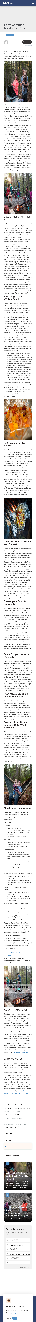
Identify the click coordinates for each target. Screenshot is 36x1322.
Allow (14, 1318)
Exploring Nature (9, 1121)
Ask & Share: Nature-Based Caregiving (20, 1254)
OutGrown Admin (14, 42)
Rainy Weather (14, 1258)
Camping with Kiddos (10, 1133)
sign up (12, 1147)
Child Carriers (13, 1263)
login (6, 1147)
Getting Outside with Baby (11, 1127)
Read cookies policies (12, 1314)
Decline (9, 1318)
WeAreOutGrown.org (20, 1052)
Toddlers (12, 1114)
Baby (6, 1114)
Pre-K (17, 1114)
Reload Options (25, 1267)
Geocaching (13, 1249)
